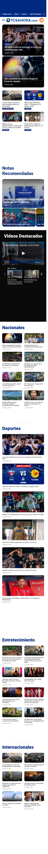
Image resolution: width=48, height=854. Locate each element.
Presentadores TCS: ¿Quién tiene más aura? (33, 680)
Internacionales (8, 108)
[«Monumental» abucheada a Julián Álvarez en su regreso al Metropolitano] (23, 585)
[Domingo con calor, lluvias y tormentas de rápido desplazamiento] (34, 357)
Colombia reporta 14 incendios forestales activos (33, 784)
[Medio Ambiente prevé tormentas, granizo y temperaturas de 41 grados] (12, 395)
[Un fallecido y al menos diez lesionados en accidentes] (12, 357)
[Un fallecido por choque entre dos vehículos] (34, 377)
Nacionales (8, 75)
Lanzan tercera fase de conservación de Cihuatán (10, 720)
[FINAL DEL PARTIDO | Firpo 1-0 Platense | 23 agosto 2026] (34, 95)
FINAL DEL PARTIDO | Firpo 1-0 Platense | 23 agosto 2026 (32, 104)
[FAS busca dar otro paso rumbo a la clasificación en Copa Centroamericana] (19, 217)
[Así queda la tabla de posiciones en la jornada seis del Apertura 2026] (23, 40)
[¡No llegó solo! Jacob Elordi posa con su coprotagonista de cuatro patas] (34, 712)
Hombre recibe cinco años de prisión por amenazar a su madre (33, 403)
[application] (23, 253)
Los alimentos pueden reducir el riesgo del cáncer (11, 384)
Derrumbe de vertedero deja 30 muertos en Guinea (34, 765)
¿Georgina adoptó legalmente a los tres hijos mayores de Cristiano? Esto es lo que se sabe (34, 660)
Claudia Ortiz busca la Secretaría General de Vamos (33, 346)
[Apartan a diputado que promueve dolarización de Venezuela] (34, 796)
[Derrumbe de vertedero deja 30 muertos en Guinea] (34, 758)
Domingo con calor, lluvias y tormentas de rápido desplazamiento (33, 365)
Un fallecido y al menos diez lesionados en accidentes (11, 364)
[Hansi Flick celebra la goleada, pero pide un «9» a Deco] (34, 117)
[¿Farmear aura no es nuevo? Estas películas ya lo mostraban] (12, 692)
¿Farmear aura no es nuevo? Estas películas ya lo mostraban (11, 701)
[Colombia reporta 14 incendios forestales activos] (34, 776)
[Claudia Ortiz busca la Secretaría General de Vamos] (34, 338)
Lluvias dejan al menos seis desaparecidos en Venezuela (10, 104)
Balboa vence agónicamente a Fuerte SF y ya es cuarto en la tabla (12, 125)
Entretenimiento (18, 640)
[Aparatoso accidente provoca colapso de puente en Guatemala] (12, 776)
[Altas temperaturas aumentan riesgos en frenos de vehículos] (23, 71)
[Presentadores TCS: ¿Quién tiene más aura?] (34, 672)
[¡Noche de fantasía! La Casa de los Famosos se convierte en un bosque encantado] (12, 650)
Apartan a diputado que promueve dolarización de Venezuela (32, 805)
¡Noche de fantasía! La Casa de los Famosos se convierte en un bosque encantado (12, 659)
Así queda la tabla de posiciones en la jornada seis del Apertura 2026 (22, 458)
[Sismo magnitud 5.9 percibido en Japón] (12, 796)
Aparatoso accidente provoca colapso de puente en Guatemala (11, 785)
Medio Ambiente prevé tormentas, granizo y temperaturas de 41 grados (10, 403)
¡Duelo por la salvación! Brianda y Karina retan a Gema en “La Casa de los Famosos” (34, 701)
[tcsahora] (22, 20)
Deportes (8, 44)
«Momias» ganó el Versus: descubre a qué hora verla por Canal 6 (11, 680)
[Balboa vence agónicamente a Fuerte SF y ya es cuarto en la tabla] (12, 117)
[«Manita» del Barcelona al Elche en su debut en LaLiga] (23, 557)
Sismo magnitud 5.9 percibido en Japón (11, 804)
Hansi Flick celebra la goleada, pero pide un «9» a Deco (33, 125)
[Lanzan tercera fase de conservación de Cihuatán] (12, 712)
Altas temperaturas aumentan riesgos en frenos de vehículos (12, 346)
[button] (23, 253)
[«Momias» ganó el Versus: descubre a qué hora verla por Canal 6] (12, 672)
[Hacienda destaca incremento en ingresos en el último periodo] (23, 193)
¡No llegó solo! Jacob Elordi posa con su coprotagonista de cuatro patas (34, 721)
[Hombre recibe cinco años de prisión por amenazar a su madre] (34, 395)
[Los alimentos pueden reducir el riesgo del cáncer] (12, 377)
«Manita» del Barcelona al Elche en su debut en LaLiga (19, 570)
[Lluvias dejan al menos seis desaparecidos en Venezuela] (12, 95)
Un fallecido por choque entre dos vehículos (33, 384)
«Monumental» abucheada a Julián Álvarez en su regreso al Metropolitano (20, 599)
